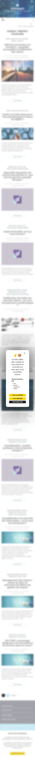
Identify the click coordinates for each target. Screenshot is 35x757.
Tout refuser (17, 398)
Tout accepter (17, 395)
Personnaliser (17, 402)
